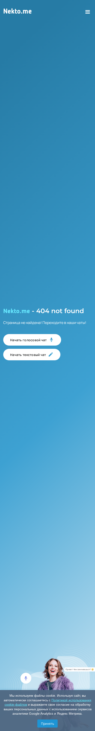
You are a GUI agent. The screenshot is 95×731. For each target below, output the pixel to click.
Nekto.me (17, 11)
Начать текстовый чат (28, 354)
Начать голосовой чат (28, 340)
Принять (47, 723)
